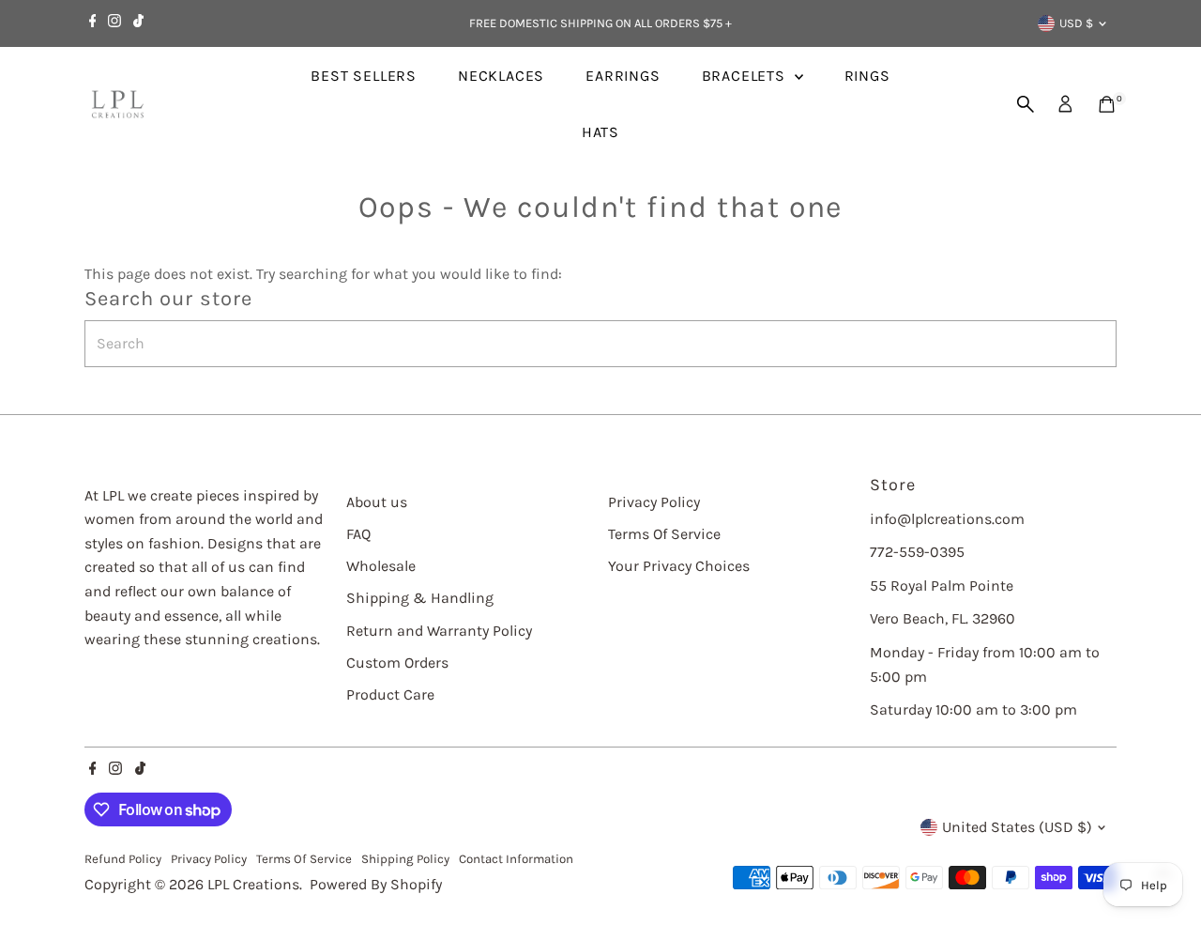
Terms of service (304, 859)
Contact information (516, 859)
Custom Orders (397, 662)
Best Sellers (364, 76)
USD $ (1076, 23)
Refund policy (122, 859)
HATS (600, 132)
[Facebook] (92, 23)
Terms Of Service (664, 534)
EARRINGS (622, 76)
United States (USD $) (1017, 827)
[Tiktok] (138, 23)
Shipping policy (405, 859)
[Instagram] (114, 23)
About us (376, 502)
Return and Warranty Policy (439, 631)
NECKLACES (501, 76)
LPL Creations (253, 884)
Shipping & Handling (420, 598)
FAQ (358, 534)
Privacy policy (209, 859)
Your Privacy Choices (679, 566)
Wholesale (381, 566)
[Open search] (1025, 104)
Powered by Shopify (376, 884)
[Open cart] (1107, 104)
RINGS (867, 76)
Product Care (390, 694)
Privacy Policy (654, 502)
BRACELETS (746, 76)
